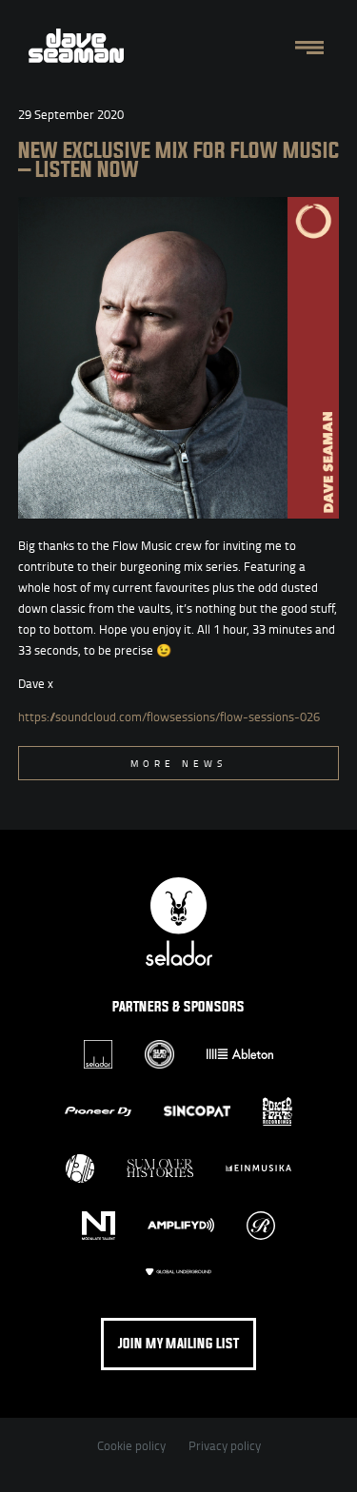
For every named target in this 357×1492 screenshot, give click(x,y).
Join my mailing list (178, 1344)
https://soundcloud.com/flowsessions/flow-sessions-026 (169, 716)
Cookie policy (131, 1445)
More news (178, 763)
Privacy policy (224, 1445)
